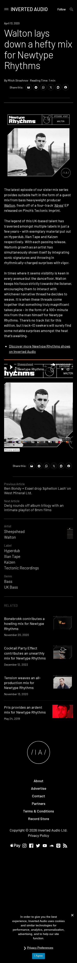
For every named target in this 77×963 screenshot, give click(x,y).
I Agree (38, 955)
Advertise (38, 788)
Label (7, 545)
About (38, 780)
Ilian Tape (12, 556)
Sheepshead (14, 531)
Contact (38, 796)
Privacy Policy (38, 835)
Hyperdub (12, 550)
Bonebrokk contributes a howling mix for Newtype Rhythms (24, 623)
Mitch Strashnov (18, 80)
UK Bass (11, 587)
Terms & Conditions (38, 811)
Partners (38, 803)
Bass (8, 581)
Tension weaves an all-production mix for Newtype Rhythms (22, 682)
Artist (7, 526)
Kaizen (9, 562)
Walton (9, 205)
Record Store (38, 818)
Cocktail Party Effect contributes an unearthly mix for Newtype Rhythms (25, 653)
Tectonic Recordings (21, 567)
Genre (8, 576)
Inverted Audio (29, 9)
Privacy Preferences (40, 947)
